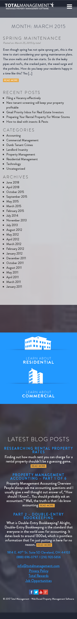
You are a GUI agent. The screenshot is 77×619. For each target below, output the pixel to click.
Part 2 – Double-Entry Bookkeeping (38, 516)
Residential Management (22, 159)
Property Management (20, 154)
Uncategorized (15, 168)
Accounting (13, 135)
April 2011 (12, 277)
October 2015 (15, 192)
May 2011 (12, 272)
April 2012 (12, 239)
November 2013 (16, 220)
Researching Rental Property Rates (38, 450)
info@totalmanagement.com (38, 565)
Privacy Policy (38, 570)
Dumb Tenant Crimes (19, 145)
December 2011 (16, 258)
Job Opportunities (38, 580)
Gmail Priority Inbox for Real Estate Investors (35, 112)
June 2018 (12, 182)
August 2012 (14, 230)
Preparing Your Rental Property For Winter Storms (38, 117)
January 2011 (14, 286)
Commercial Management (22, 140)
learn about (38, 360)
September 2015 (16, 196)
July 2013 (12, 225)
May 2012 (12, 234)
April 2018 (12, 187)
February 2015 (15, 211)
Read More (11, 80)
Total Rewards (38, 575)
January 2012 (14, 253)
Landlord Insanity (17, 149)
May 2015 (12, 201)
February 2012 (15, 248)
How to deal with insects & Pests (27, 121)
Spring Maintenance (32, 38)
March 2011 (13, 282)
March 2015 (13, 206)
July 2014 (12, 215)
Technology (13, 164)
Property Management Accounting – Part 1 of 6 (38, 476)
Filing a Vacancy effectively (23, 98)
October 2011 (15, 263)
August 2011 (14, 267)
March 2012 (13, 244)
